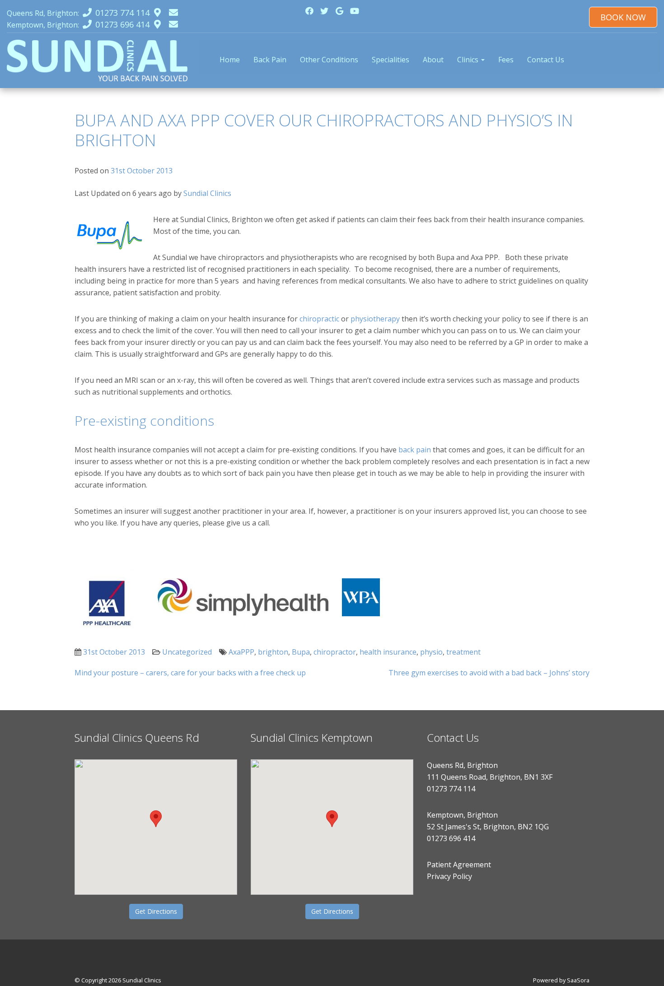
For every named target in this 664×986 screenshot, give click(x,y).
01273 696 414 (451, 838)
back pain (414, 450)
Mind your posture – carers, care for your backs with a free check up (190, 673)
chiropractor (334, 652)
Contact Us (545, 60)
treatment (463, 652)
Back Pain (269, 60)
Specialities (390, 60)
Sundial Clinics (207, 193)
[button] (156, 818)
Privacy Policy (449, 876)
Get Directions (156, 911)
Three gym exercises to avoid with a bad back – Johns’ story (488, 673)
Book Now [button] (623, 17)
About (433, 60)
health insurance (388, 652)
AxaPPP (241, 652)
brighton (273, 652)
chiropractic (319, 319)
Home (230, 60)
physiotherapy (375, 319)
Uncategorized (187, 652)
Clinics (468, 60)
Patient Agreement (459, 865)
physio (431, 652)
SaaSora (578, 980)
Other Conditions (329, 60)
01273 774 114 (451, 789)
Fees (506, 60)
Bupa (301, 652)
